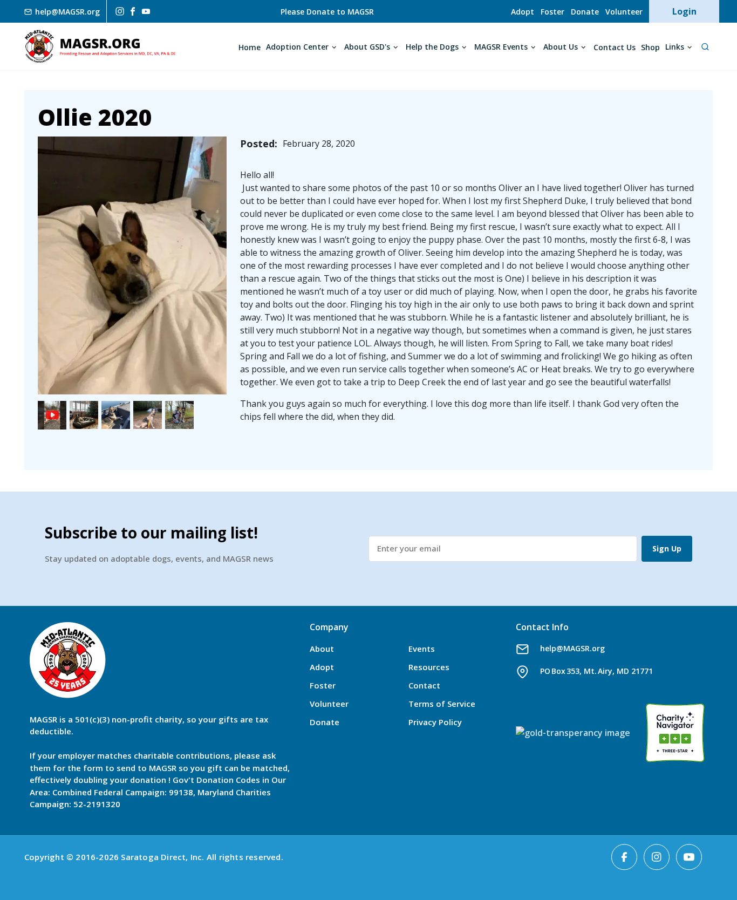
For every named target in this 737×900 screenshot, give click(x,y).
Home (249, 47)
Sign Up (666, 548)
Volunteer (624, 11)
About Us (560, 47)
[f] (133, 11)
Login (684, 11)
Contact (424, 685)
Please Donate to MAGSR (327, 11)
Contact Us (614, 47)
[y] (146, 12)
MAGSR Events (501, 47)
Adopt (522, 11)
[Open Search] (705, 46)
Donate (585, 11)
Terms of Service (441, 703)
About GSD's (367, 47)
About (322, 648)
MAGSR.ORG (100, 46)
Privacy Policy (435, 722)
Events (421, 648)
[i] (118, 11)
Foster (552, 11)
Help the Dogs (432, 47)
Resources (428, 667)
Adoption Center (297, 47)
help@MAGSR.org (572, 648)
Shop (650, 47)
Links (674, 47)
